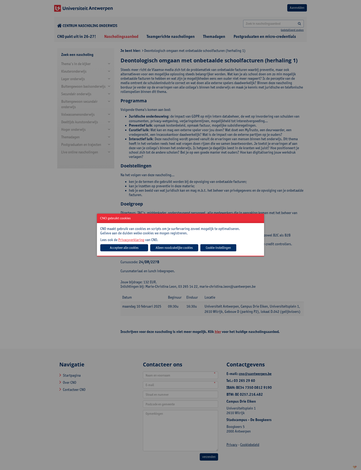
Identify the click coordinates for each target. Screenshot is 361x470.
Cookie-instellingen (218, 248)
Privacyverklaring (131, 240)
